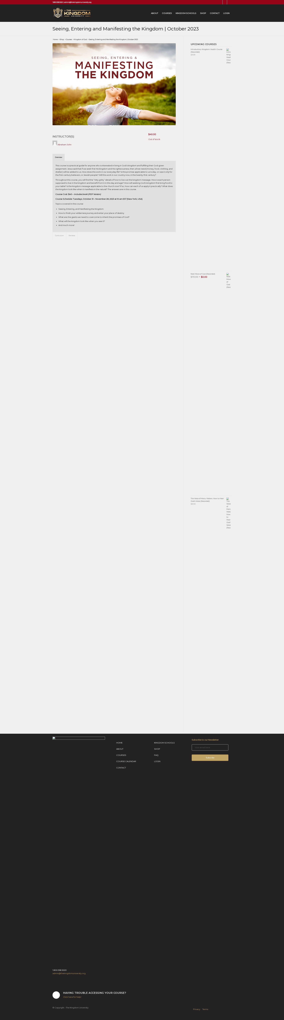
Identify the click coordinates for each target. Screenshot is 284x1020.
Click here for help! (72, 997)
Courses (121, 755)
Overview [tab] (58, 157)
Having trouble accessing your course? (94, 992)
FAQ (156, 755)
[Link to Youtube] (229, 2)
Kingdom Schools (164, 743)
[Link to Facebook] (220, 2)
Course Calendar (126, 761)
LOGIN (157, 761)
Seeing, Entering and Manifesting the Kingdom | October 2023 (126, 29)
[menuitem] (154, 13)
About (119, 749)
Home (119, 743)
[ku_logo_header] (72, 16)
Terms (205, 1009)
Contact (121, 767)
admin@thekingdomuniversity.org (77, 2)
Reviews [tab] (72, 236)
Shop (157, 749)
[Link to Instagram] (225, 2)
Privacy (196, 1009)
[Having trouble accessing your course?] (56, 995)
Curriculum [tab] (59, 236)
